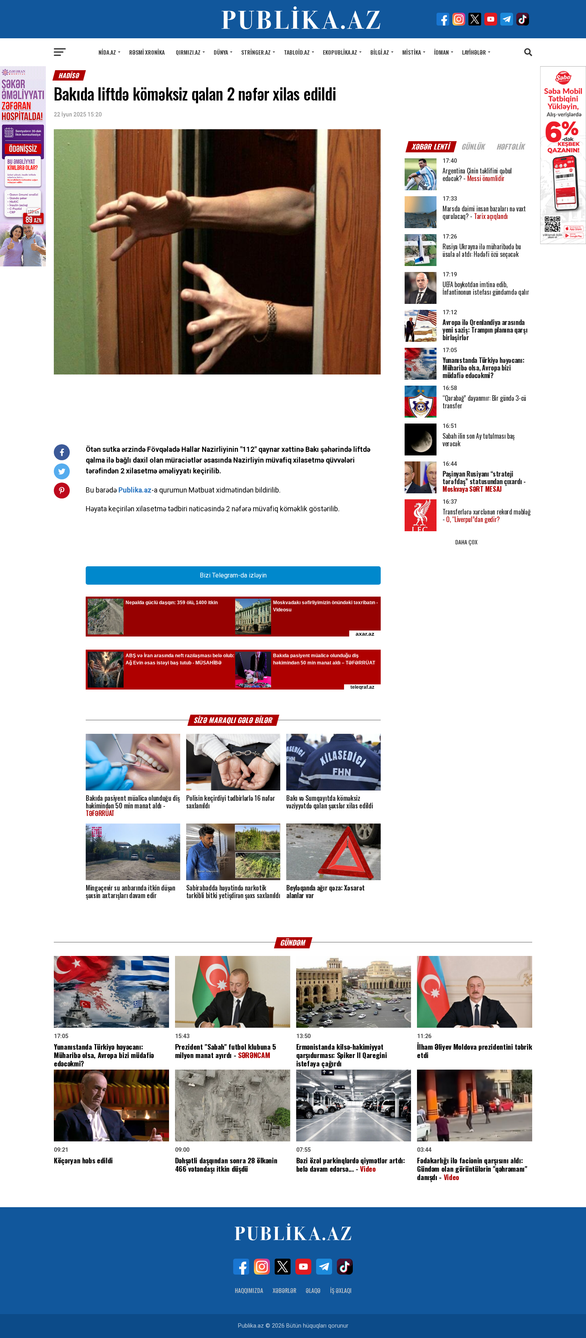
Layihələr (474, 52)
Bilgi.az (379, 52)
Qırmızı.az (188, 52)
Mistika (411, 52)
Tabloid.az (297, 52)
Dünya (221, 52)
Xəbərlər (284, 1290)
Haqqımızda (249, 1290)
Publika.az (134, 490)
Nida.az (107, 52)
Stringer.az (256, 52)
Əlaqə (313, 1290)
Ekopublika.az (340, 52)
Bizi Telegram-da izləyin (233, 575)
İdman (441, 52)
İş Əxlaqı (341, 1290)
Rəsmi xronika (147, 52)
